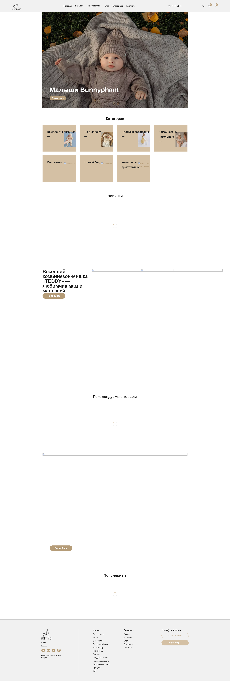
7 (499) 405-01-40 (171, 630)
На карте (44, 646)
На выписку (98, 648)
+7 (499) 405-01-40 (174, 6)
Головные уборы (100, 644)
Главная (127, 634)
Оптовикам (128, 644)
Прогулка (97, 668)
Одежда (96, 654)
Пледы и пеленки (100, 658)
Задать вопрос (175, 643)
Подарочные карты (101, 664)
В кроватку (97, 641)
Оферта (44, 658)
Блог (126, 641)
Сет (94, 671)
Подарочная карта (101, 661)
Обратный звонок (175, 636)
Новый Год (98, 651)
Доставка (128, 637)
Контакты (128, 648)
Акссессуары (98, 634)
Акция (95, 637)
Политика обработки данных (51, 655)
